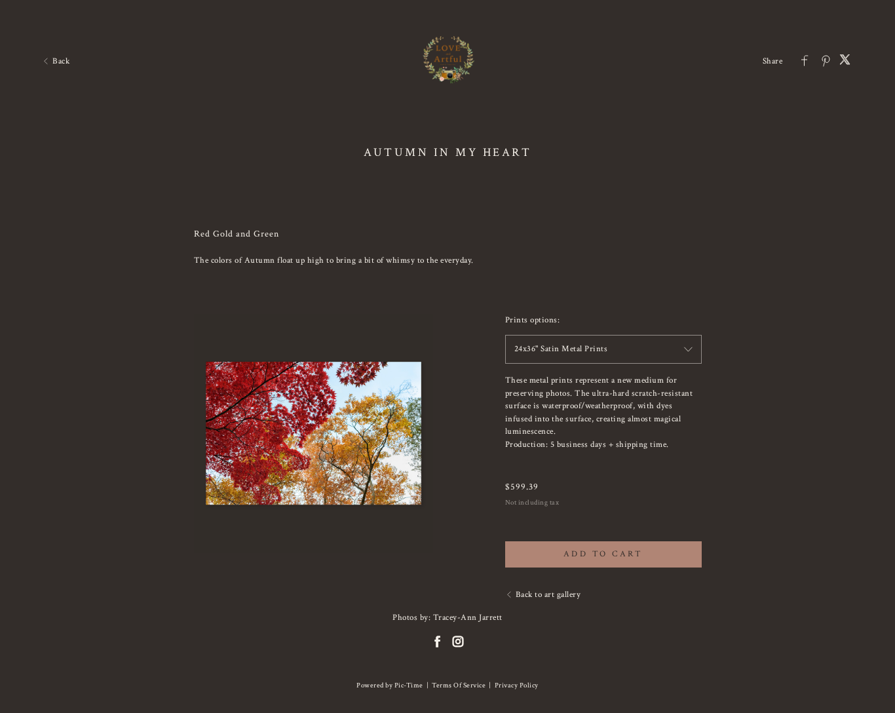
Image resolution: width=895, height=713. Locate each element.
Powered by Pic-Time (389, 685)
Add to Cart (603, 554)
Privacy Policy (517, 685)
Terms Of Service (459, 685)
